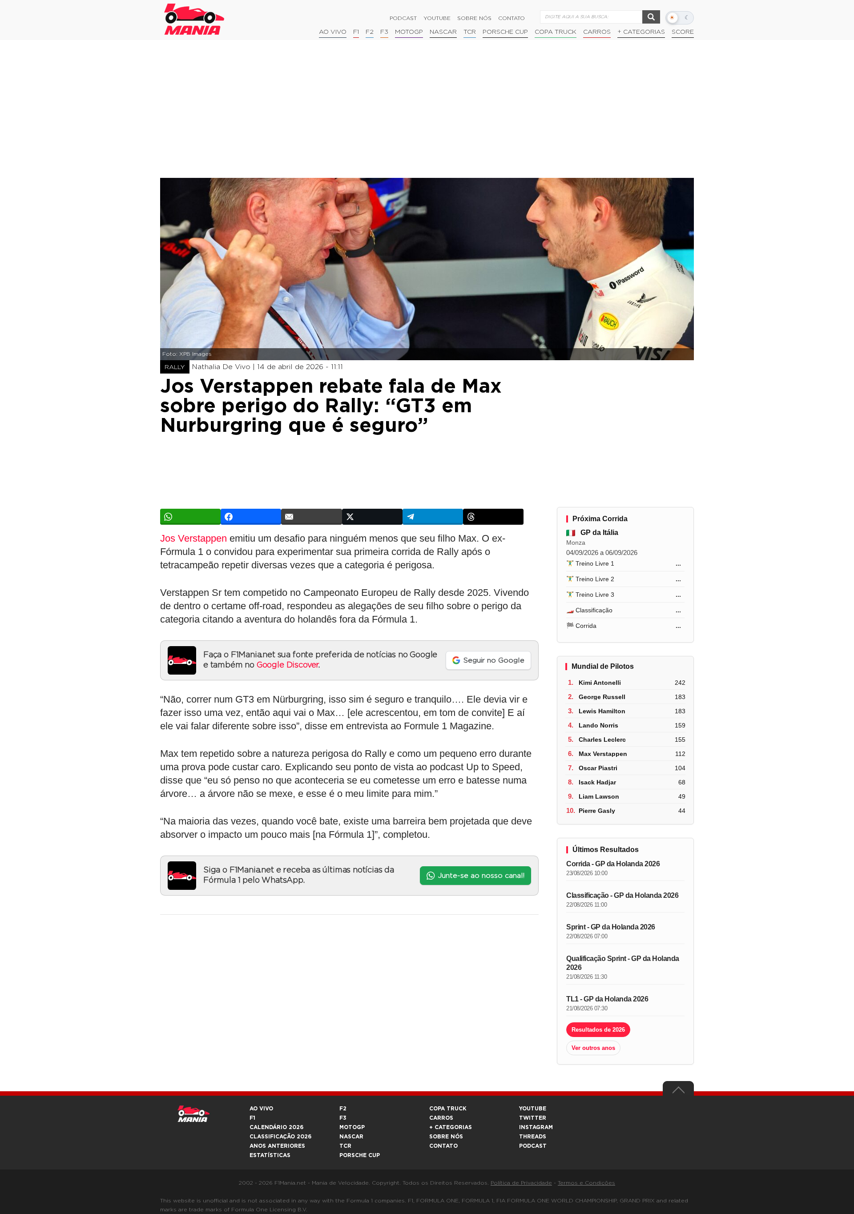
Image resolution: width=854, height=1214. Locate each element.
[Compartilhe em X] (372, 517)
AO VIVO (261, 1108)
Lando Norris (598, 725)
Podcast (403, 18)
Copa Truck (555, 32)
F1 (356, 32)
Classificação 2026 (280, 1136)
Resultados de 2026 (598, 1029)
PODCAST (533, 1146)
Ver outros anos (593, 1048)
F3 (384, 32)
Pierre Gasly (597, 810)
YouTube (437, 18)
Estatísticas (270, 1155)
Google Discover (287, 665)
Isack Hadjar (597, 782)
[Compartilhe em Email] (311, 517)
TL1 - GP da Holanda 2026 (607, 999)
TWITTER (532, 1118)
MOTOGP (352, 1127)
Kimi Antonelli (600, 682)
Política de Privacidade (521, 1183)
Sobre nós (474, 18)
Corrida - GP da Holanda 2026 (613, 864)
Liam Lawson (599, 796)
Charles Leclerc (602, 739)
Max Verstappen (603, 753)
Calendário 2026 (276, 1127)
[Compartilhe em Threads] (493, 517)
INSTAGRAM (536, 1127)
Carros (597, 32)
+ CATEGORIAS (641, 32)
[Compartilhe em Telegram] (433, 517)
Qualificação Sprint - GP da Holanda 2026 (622, 963)
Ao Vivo (332, 32)
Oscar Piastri (598, 768)
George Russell (602, 696)
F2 (370, 32)
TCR (469, 32)
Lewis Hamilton (602, 711)
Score (683, 32)
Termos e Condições (586, 1183)
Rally (175, 367)
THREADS (532, 1136)
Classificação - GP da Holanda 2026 (622, 895)
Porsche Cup (505, 32)
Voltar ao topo (678, 1092)
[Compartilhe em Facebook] (251, 517)
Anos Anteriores (277, 1146)
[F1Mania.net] (194, 19)
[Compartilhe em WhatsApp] (190, 517)
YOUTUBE (532, 1108)
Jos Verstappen (193, 538)
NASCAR (443, 32)
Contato (511, 18)
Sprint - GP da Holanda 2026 (610, 927)
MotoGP (409, 32)
